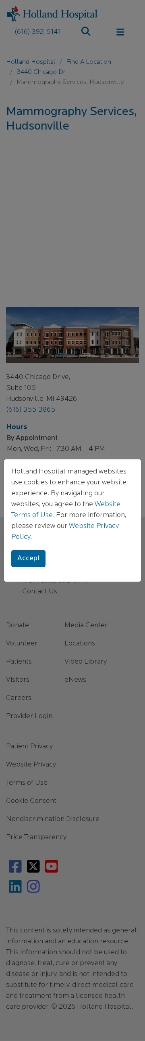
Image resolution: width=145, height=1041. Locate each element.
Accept (28, 558)
